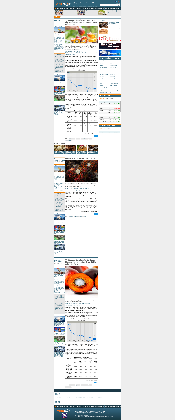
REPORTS (117, 58)
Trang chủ (55, 8)
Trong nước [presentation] (102, 128)
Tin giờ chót (76, 1)
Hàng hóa (84, 8)
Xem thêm (120, 8)
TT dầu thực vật (72, 138)
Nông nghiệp (77, 16)
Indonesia (71, 216)
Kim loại (64, 16)
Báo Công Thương (80, 397)
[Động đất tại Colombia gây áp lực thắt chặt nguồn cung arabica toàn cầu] (93, 150)
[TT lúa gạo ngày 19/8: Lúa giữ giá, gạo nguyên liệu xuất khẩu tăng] (102, 14)
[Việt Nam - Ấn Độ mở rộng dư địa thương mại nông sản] (59, 91)
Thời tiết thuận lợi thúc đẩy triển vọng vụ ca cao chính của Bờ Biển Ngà (70, 152)
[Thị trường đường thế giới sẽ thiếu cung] (103, 33)
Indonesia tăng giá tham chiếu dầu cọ (73, 51)
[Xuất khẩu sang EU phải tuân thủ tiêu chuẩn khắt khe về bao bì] (59, 100)
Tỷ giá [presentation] (111, 98)
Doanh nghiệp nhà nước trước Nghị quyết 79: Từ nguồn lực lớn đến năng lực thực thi (85, 3)
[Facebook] (115, 1)
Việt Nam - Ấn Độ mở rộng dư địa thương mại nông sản (59, 93)
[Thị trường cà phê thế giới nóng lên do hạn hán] (103, 27)
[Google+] (118, 1)
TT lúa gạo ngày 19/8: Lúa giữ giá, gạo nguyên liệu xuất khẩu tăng (113, 11)
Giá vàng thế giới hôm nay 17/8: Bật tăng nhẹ (59, 71)
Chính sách (107, 8)
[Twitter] (117, 1)
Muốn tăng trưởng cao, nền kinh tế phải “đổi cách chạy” (59, 52)
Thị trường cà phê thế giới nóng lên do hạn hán (113, 23)
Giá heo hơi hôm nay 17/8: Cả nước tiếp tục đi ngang (69, 11)
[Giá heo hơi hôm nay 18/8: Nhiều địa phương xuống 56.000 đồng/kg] (81, 14)
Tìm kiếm (118, 3)
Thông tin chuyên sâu (99, 8)
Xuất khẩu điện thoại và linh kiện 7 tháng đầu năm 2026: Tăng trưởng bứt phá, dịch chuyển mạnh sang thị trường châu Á (59, 113)
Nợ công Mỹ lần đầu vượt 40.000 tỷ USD (59, 45)
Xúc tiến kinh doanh (114, 8)
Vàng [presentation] (107, 98)
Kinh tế (67, 8)
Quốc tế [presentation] (108, 128)
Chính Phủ (58, 397)
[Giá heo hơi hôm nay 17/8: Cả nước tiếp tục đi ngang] (59, 14)
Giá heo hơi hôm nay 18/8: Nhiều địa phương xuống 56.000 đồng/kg (90, 11)
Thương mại (78, 8)
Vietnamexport (89, 397)
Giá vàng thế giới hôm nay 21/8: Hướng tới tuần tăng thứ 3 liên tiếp (59, 41)
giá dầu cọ (78, 138)
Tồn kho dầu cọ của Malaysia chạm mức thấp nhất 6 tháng (78, 190)
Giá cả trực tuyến (105, 96)
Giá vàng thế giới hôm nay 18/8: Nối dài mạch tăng (59, 67)
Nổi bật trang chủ (59, 26)
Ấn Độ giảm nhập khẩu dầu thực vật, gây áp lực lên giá (77, 188)
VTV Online (99, 397)
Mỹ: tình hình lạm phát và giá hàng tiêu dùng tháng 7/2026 (59, 38)
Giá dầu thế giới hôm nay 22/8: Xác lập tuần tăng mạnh (59, 35)
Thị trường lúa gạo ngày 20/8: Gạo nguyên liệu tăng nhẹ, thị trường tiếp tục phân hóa (59, 48)
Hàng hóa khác (85, 16)
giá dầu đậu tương (84, 138)
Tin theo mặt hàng (105, 58)
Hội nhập (92, 8)
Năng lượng (70, 16)
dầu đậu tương (68, 140)
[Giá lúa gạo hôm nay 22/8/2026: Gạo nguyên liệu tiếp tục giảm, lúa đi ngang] (59, 150)
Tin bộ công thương (61, 8)
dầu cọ (90, 138)
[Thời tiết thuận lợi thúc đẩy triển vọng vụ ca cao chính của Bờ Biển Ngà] (70, 150)
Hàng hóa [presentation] (102, 98)
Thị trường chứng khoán (107, 126)
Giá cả (88, 8)
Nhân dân (68, 397)
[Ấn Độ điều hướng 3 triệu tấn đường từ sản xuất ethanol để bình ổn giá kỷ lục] (82, 150)
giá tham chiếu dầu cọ (78, 216)
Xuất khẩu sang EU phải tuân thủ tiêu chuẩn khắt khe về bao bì (85, 7)
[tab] (102, 98)
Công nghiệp (72, 8)
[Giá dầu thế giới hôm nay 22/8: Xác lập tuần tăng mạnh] (59, 32)
